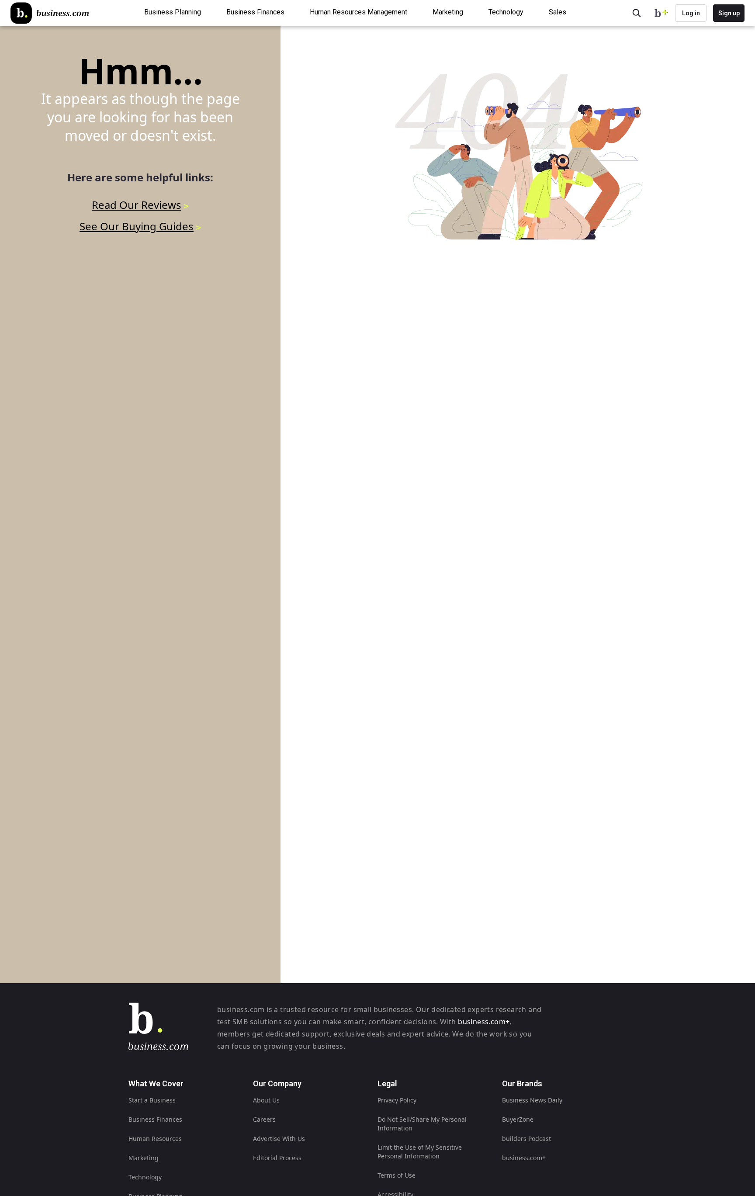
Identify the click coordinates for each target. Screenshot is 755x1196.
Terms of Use (397, 1175)
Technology (145, 1177)
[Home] (49, 13)
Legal (387, 1083)
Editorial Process (277, 1158)
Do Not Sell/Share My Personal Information (422, 1123)
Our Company (277, 1083)
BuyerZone (517, 1119)
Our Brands (522, 1083)
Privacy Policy (397, 1100)
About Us (266, 1100)
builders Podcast (526, 1138)
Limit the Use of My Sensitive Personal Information (420, 1151)
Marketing (143, 1158)
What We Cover (156, 1083)
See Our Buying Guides (137, 226)
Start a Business (152, 1100)
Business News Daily (532, 1100)
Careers (264, 1119)
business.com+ (483, 1021)
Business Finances (155, 1119)
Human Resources (155, 1138)
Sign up (729, 13)
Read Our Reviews (136, 205)
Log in (691, 13)
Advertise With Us (279, 1138)
